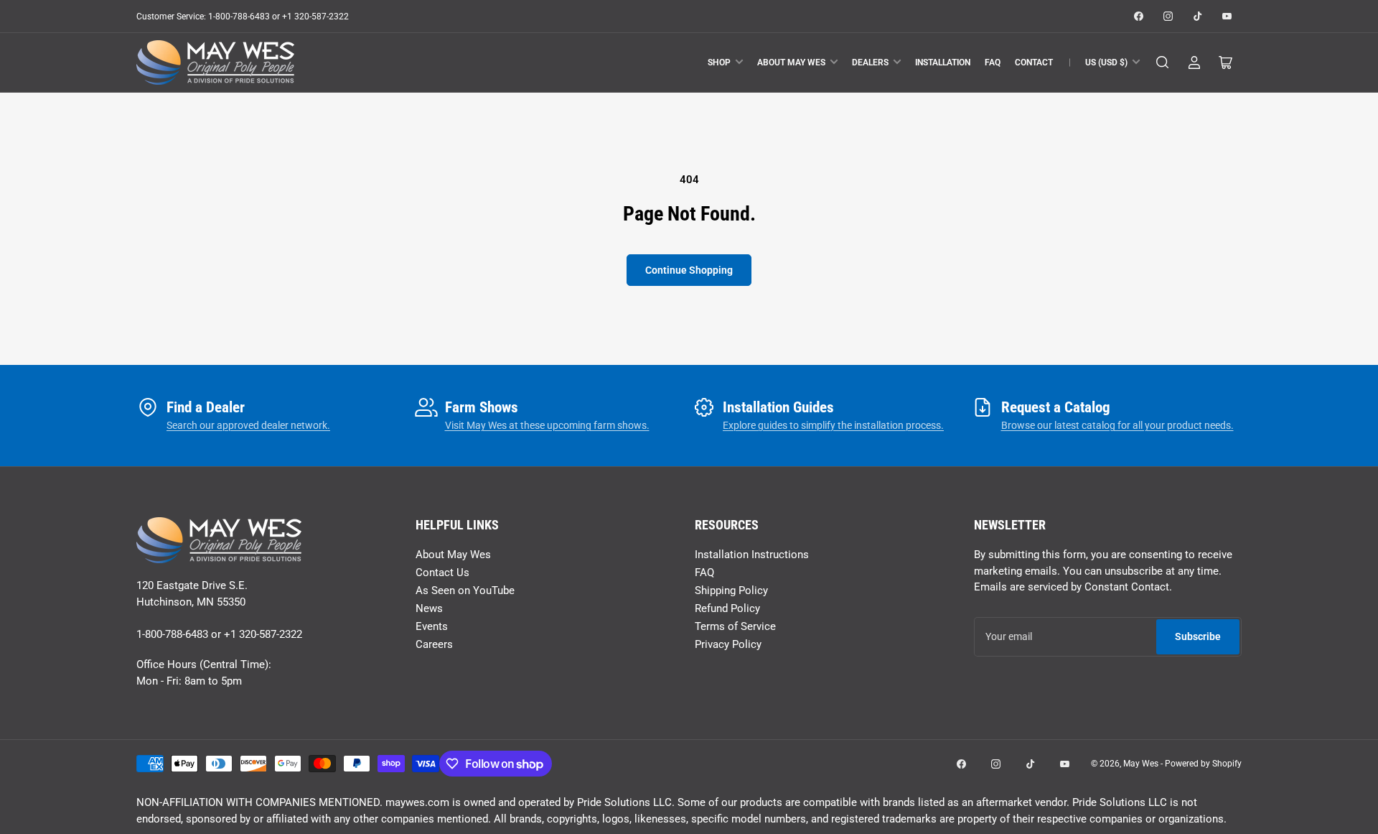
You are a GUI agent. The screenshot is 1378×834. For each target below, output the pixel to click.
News (429, 608)
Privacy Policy (728, 644)
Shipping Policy (731, 590)
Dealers (870, 62)
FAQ (992, 62)
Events (432, 626)
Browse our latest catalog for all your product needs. (1117, 425)
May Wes (1142, 764)
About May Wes (791, 62)
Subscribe (1198, 636)
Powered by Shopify (1203, 764)
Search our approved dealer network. (248, 425)
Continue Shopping (689, 270)
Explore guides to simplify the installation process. (833, 425)
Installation (942, 62)
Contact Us (442, 572)
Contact (1034, 62)
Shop (719, 62)
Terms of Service (735, 626)
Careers (434, 644)
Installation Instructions (752, 554)
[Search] (1162, 62)
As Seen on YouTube (465, 590)
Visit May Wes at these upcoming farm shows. (547, 425)
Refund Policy (727, 608)
